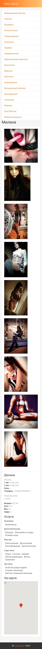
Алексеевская (10, 82)
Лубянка (8, 19)
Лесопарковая (10, 94)
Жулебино (8, 24)
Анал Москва (10, 111)
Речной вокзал (11, 30)
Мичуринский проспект (15, 88)
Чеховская (9, 100)
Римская (8, 105)
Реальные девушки (13, 117)
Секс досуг (11, 3)
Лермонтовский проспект (16, 59)
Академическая (11, 53)
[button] (21, 605)
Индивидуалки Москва (14, 13)
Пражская (9, 42)
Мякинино (9, 76)
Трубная (8, 48)
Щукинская (9, 65)
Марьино (8, 71)
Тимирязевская (11, 36)
